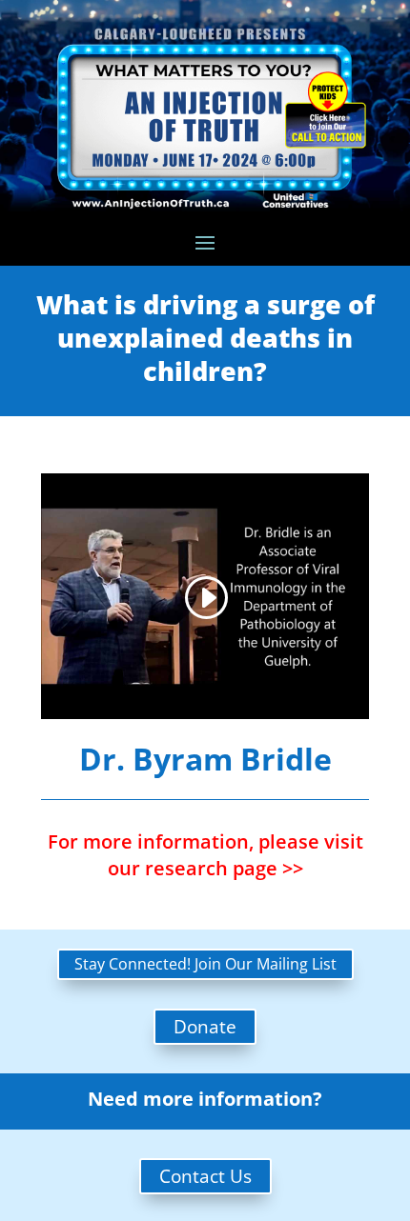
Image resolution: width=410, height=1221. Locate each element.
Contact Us (205, 1176)
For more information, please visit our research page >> (205, 855)
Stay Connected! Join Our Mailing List (205, 963)
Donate (205, 1026)
